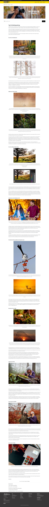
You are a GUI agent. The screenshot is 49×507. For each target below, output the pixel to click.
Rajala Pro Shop (5, 4)
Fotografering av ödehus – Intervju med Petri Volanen (15, 491)
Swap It (21, 495)
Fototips (12, 4)
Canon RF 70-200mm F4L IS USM (34, 130)
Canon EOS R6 (16, 109)
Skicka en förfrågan (27, 481)
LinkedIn (10, 479)
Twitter (9, 479)
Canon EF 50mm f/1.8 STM (25, 223)
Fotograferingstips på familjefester (13, 489)
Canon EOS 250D (18, 223)
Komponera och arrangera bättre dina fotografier (15, 488)
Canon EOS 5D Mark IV (14, 77)
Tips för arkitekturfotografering (12, 485)
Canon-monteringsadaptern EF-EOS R (23, 109)
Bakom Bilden (21, 497)
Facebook (8, 479)
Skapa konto (45, 0)
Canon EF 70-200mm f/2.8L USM (32, 109)
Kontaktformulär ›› (20, 0)
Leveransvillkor (13, 497)
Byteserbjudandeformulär (14, 495)
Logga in (42, 0)
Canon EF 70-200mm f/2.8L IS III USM (36, 77)
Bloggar (9, 4)
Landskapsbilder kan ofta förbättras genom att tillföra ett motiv (28, 222)
